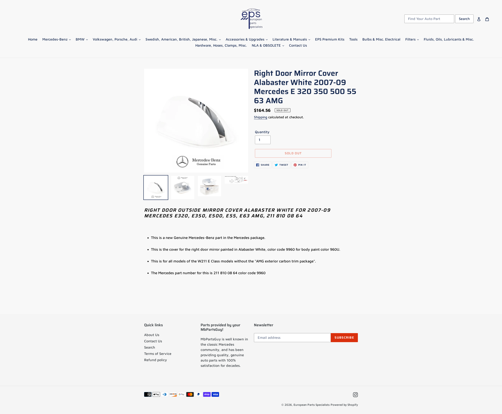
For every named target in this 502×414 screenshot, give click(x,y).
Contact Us (153, 341)
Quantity (262, 132)
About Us (151, 335)
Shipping (260, 117)
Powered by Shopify (344, 404)
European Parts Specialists (312, 404)
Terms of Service (157, 354)
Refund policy (155, 360)
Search (149, 347)
